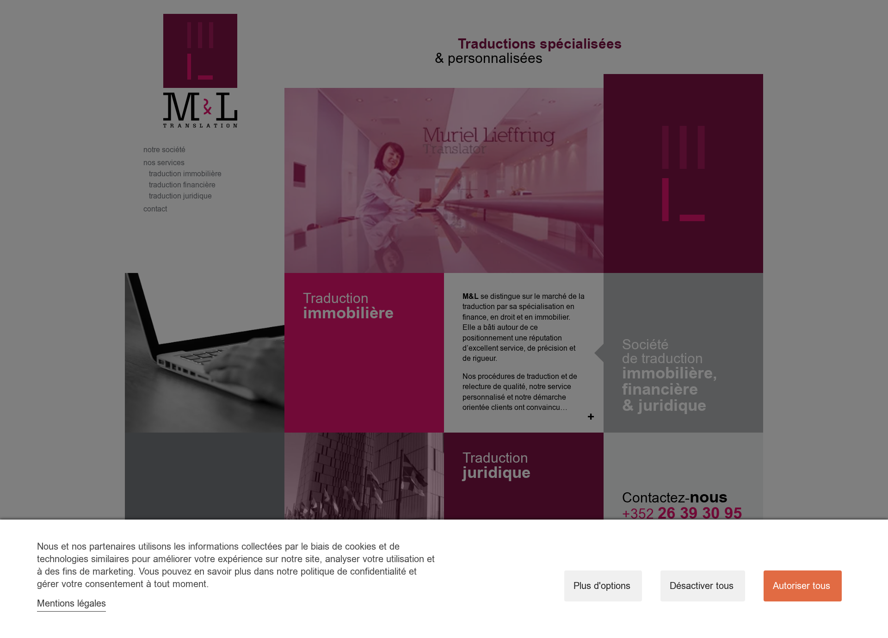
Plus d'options (602, 586)
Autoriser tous (801, 586)
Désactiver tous (702, 586)
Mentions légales (71, 603)
